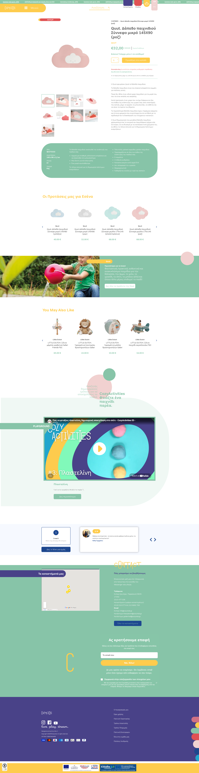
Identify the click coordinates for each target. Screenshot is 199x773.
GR (154, 1)
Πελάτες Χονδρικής (121, 741)
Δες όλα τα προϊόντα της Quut (120, 286)
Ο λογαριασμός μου (121, 710)
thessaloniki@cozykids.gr (132, 614)
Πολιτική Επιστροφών (122, 732)
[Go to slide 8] (91, 115)
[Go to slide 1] (47, 100)
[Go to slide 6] (62, 115)
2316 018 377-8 (120, 605)
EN (154, 7)
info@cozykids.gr (126, 611)
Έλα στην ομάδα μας (121, 737)
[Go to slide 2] (62, 100)
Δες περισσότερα (67, 496)
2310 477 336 (119, 600)
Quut (113, 43)
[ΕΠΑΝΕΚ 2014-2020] (81, 768)
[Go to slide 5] (47, 115)
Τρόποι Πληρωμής (120, 728)
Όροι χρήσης (118, 714)
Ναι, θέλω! (129, 663)
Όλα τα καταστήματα (127, 623)
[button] (99, 8)
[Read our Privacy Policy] (156, 683)
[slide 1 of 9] (70, 56)
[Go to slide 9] (47, 130)
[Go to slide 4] (91, 100)
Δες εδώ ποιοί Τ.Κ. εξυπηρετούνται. (121, 72)
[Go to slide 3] (76, 100)
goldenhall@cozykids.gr (132, 616)
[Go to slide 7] (76, 115)
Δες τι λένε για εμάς (56, 549)
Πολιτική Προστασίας (122, 719)
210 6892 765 (134, 605)
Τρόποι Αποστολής (121, 723)
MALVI (56, 731)
